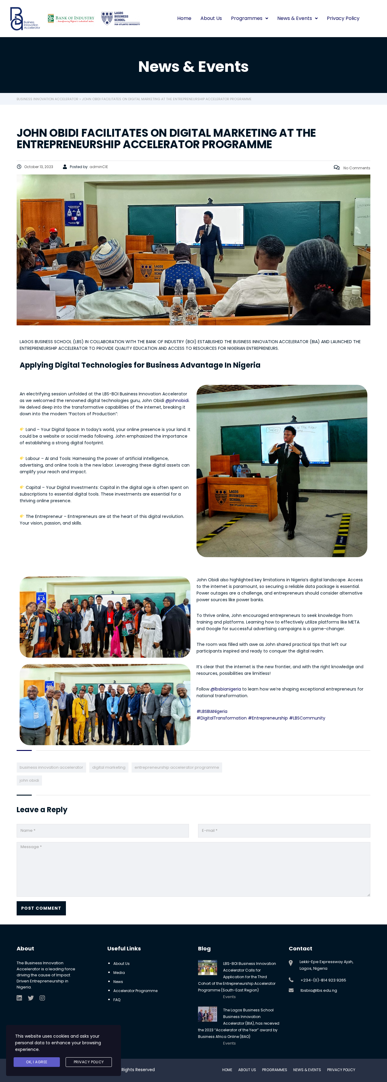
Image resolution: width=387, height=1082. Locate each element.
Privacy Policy (343, 18)
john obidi (29, 780)
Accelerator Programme (135, 990)
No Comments (356, 168)
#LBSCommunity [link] (307, 718)
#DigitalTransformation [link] (222, 718)
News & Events (294, 18)
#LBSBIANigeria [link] (212, 711)
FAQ (116, 999)
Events (229, 997)
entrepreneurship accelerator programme (177, 767)
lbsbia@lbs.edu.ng (319, 990)
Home (184, 18)
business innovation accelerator (51, 767)
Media (119, 972)
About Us (211, 18)
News (118, 981)
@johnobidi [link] (177, 400)
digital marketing (108, 767)
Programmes (246, 18)
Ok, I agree (36, 1061)
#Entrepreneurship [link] (268, 718)
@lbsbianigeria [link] (225, 689)
